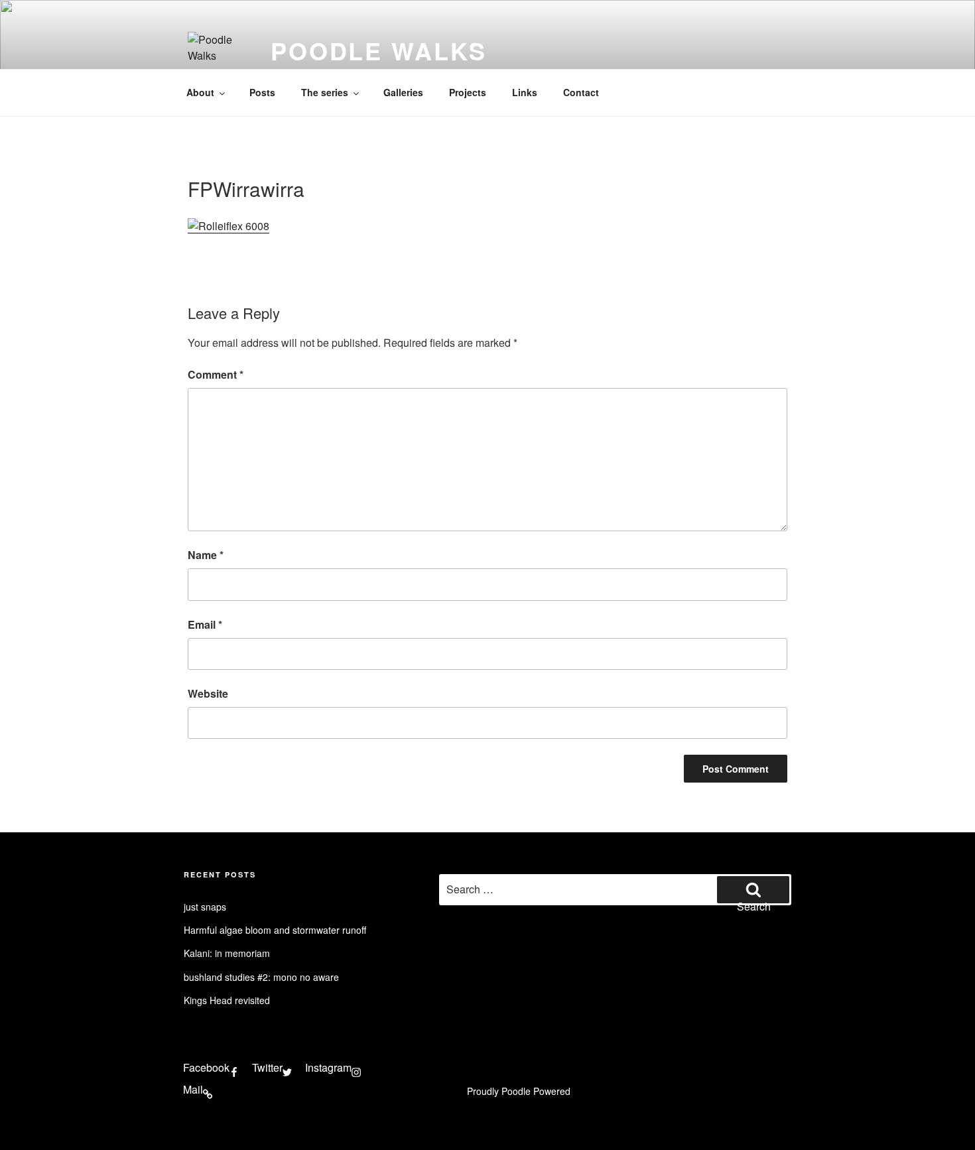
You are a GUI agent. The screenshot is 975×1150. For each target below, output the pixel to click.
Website (208, 693)
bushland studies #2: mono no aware (261, 977)
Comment (215, 374)
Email (205, 624)
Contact (581, 92)
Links (524, 92)
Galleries (403, 92)
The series (324, 92)
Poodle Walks (379, 50)
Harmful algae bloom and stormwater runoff (275, 929)
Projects (467, 92)
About (200, 92)
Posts (262, 92)
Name (206, 554)
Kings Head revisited (227, 1000)
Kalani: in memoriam (227, 953)
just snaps (205, 906)
